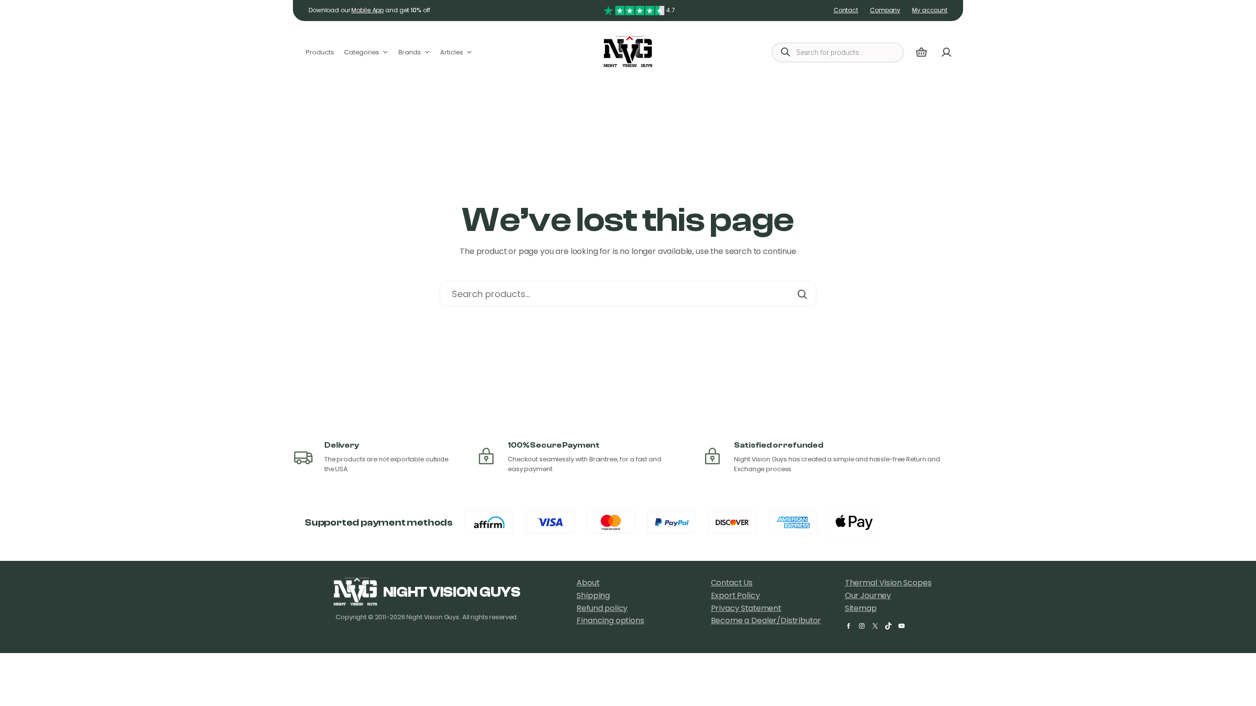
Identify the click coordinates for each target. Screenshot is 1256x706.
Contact (846, 10)
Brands (409, 52)
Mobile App (367, 10)
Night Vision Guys (452, 592)
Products (320, 52)
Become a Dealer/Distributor (766, 620)
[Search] (802, 293)
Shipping (593, 595)
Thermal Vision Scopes (888, 582)
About (587, 582)
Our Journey (868, 595)
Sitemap (861, 608)
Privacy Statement (746, 608)
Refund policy (602, 608)
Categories (361, 52)
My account (929, 10)
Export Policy (735, 595)
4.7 (670, 10)
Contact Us (732, 582)
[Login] (946, 52)
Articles (451, 52)
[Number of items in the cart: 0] (921, 52)
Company (885, 10)
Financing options (610, 620)
